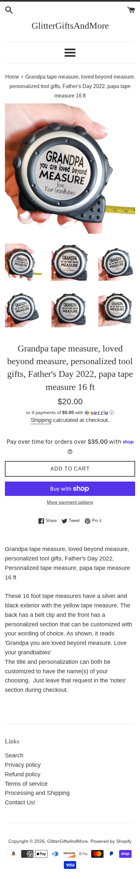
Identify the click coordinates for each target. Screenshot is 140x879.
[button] (70, 413)
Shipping (41, 420)
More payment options (70, 502)
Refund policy (22, 774)
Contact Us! (20, 802)
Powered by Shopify (111, 841)
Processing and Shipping (37, 793)
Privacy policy (23, 765)
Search (14, 755)
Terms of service (26, 784)
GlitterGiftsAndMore (70, 26)
